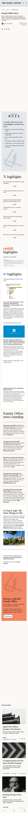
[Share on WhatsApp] (9, 29)
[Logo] (11, 3)
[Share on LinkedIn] (6, 29)
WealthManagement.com (9, 482)
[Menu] (26, 3)
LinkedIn (5, 563)
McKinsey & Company (8, 450)
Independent (10, 434)
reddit (17, 561)
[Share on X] (4, 29)
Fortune (13, 466)
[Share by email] (2, 29)
